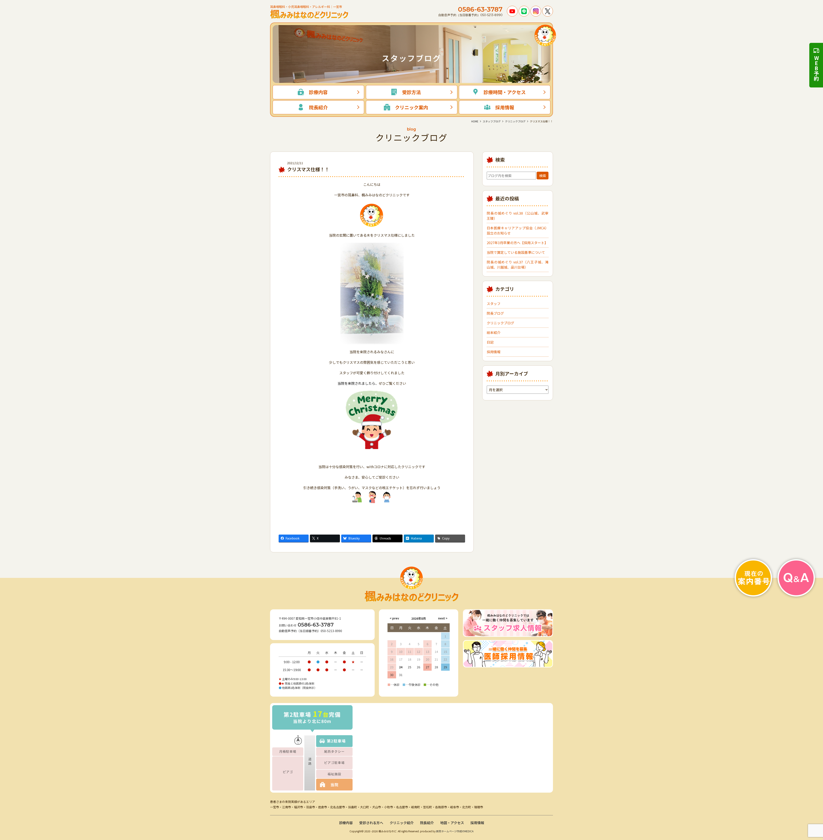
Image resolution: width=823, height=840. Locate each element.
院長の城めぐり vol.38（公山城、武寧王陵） (517, 215)
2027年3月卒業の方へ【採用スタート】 (517, 242)
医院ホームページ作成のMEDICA (454, 831)
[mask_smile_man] (386, 496)
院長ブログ (495, 313)
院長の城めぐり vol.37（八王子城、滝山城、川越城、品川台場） (517, 264)
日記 (490, 342)
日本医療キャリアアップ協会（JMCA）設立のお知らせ (517, 230)
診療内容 (346, 822)
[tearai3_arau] (356, 496)
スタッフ (493, 303)
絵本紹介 (493, 332)
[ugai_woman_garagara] (372, 496)
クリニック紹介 (402, 822)
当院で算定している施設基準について (516, 252)
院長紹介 (427, 822)
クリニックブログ (500, 322)
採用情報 (493, 351)
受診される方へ (371, 822)
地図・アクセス (452, 822)
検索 (542, 175)
